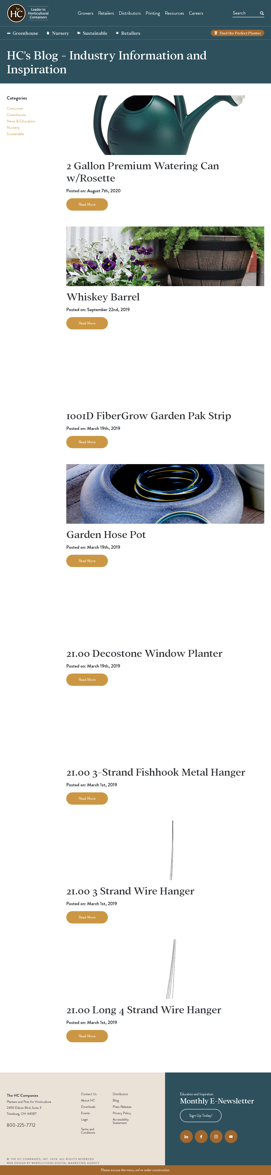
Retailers (106, 13)
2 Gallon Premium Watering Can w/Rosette (142, 171)
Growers (85, 13)
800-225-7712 (21, 1125)
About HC (88, 1100)
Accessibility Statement (121, 1121)
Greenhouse (25, 33)
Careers (196, 13)
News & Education (21, 121)
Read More (87, 204)
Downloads (88, 1106)
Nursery (60, 33)
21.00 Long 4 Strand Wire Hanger (143, 1009)
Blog (116, 1100)
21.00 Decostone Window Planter (144, 652)
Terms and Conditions (88, 1131)
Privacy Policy (122, 1113)
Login (84, 1119)
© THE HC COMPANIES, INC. (28, 1159)
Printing (153, 13)
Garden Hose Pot (106, 533)
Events (85, 1113)
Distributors (120, 1094)
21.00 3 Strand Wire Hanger (130, 890)
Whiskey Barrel (103, 296)
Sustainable (95, 33)
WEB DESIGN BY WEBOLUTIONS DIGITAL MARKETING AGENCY (53, 1163)
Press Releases (122, 1106)
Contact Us (89, 1094)
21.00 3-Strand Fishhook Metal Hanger (155, 771)
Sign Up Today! (200, 1115)
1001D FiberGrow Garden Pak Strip (148, 415)
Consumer (15, 108)
